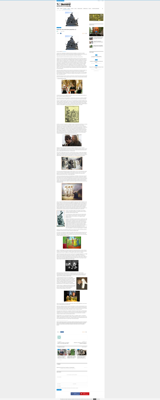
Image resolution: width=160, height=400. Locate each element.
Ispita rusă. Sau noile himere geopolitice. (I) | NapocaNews (65, 367)
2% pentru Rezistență (95, 8)
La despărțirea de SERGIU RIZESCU (96, 33)
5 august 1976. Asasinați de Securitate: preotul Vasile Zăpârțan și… (98, 42)
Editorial (64, 8)
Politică (72, 8)
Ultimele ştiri (85, 8)
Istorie (90, 8)
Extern (68, 8)
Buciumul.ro (64, 51)
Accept (95, 399)
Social (75, 8)
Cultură (61, 8)
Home (58, 8)
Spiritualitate (80, 8)
